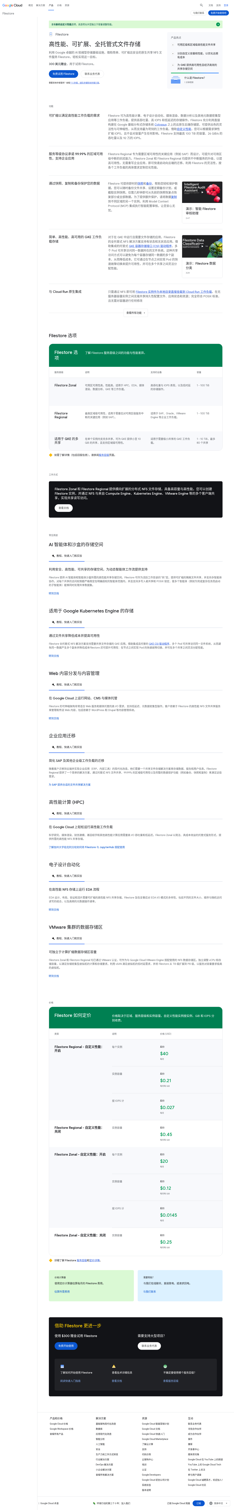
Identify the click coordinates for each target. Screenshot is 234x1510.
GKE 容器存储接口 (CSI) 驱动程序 (150, 246)
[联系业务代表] (92, 74)
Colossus (161, 124)
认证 (144, 1469)
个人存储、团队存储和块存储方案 (84, 83)
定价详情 (94, 1260)
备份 (149, 183)
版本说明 (146, 1490)
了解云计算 (147, 1444)
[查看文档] (64, 508)
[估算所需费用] (62, 1292)
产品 (51, 5)
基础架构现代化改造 (106, 1423)
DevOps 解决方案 (104, 1464)
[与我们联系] (149, 1292)
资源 (67, 5)
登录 (226, 5)
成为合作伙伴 (194, 1434)
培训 (144, 1464)
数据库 (99, 1429)
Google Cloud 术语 (49, 1503)
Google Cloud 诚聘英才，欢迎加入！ (206, 1480)
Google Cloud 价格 (59, 1423)
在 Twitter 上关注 (196, 1469)
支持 (218, 5)
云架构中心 (147, 1459)
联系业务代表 (194, 1423)
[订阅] (199, 1503)
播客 (190, 1444)
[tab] (67, 555)
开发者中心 (193, 1449)
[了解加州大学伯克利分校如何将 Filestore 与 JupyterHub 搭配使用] (87, 847)
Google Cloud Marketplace (155, 1439)
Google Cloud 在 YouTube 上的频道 (205, 1459)
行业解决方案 (102, 1459)
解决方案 (40, 5)
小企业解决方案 (103, 1469)
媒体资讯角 (193, 1454)
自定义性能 (184, 129)
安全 (98, 1449)
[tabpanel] (136, 584)
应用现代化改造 (103, 1434)
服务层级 (104, 455)
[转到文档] (54, 593)
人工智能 (100, 1444)
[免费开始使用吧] (218, 13)
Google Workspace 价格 (61, 1429)
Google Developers (151, 1474)
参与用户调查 (194, 1474)
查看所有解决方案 (105, 1474)
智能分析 (100, 1439)
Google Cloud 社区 (197, 1485)
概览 (30, 5)
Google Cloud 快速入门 (153, 1434)
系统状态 (146, 1485)
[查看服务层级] (170, 1381)
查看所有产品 (56, 1434)
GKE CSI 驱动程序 (159, 643)
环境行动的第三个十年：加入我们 (113, 1503)
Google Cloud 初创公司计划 (155, 1480)
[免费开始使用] (66, 1346)
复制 (174, 197)
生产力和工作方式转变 (107, 1454)
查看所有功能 (134, 313)
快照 (140, 183)
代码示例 (146, 1454)
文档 (211, 5)
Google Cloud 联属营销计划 (155, 1423)
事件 (190, 1439)
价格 (59, 5)
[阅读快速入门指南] (70, 1381)
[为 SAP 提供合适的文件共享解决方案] (69, 785)
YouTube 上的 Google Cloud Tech (204, 1464)
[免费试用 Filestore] (63, 74)
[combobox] (218, 1503)
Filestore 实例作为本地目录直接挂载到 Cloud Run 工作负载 (174, 292)
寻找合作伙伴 (194, 1429)
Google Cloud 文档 (151, 1429)
